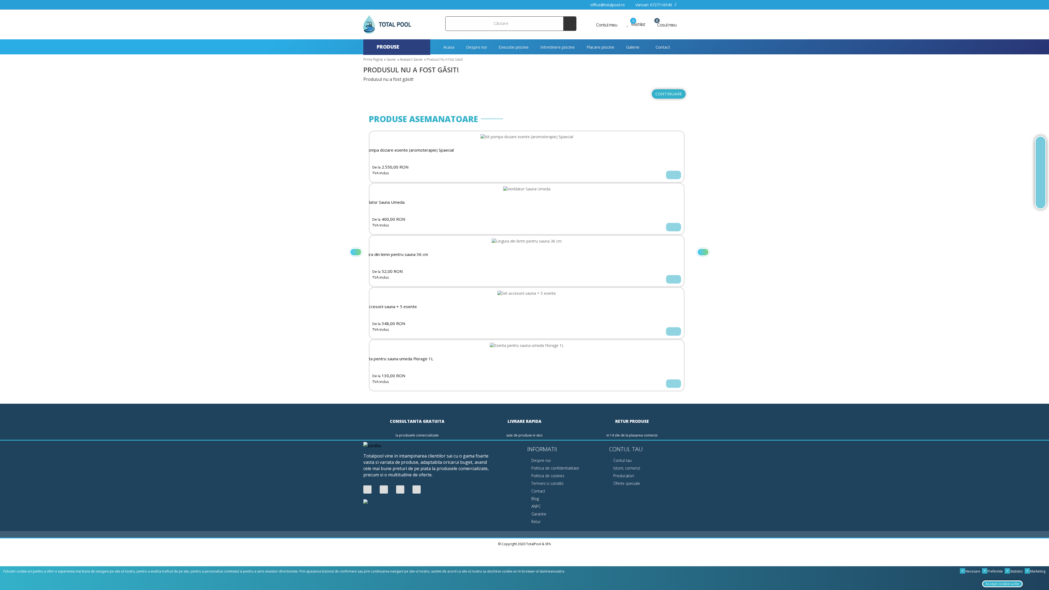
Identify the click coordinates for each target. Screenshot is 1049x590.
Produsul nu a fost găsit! (445, 59)
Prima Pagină (372, 59)
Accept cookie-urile (1002, 584)
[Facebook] (367, 489)
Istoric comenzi (626, 468)
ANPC (535, 506)
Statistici (1016, 571)
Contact (662, 47)
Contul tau (622, 460)
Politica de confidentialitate (554, 468)
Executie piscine (514, 47)
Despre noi (476, 47)
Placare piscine (600, 47)
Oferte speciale (626, 483)
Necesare (972, 571)
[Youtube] (384, 489)
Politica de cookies (547, 475)
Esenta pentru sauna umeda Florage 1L (396, 359)
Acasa (448, 47)
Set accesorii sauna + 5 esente (388, 307)
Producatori (623, 475)
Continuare (668, 93)
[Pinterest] (400, 489)
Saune (391, 59)
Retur (535, 521)
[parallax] (372, 446)
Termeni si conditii (546, 483)
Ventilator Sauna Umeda (382, 202)
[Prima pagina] (1040, 146)
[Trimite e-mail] (1040, 186)
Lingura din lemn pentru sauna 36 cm (394, 254)
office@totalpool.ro (607, 4)
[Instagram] (416, 489)
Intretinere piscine (557, 47)
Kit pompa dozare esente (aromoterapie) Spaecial (407, 150)
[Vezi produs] (673, 175)
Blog (534, 498)
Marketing (1037, 571)
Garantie (538, 514)
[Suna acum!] (1040, 172)
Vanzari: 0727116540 (653, 4)
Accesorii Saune (411, 59)
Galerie (633, 47)
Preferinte (995, 571)
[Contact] (1040, 199)
